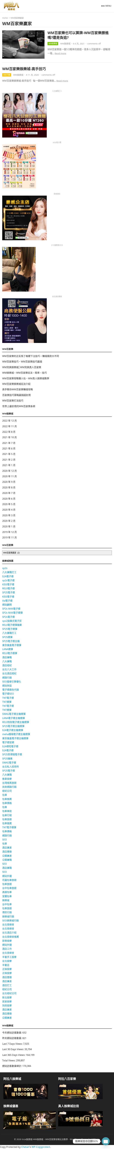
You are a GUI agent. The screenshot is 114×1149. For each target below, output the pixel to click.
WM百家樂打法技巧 (12, 400)
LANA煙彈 (7, 649)
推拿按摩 (7, 778)
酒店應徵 (7, 851)
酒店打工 (7, 985)
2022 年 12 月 (9, 420)
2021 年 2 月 (8, 459)
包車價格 (7, 803)
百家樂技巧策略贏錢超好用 (16, 395)
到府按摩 (7, 1005)
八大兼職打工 (9, 572)
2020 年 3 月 (8, 515)
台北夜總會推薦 (10, 936)
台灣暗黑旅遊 (9, 782)
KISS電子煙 (8, 584)
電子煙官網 (8, 742)
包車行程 (7, 815)
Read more (60, 53)
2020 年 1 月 (8, 526)
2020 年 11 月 (9, 476)
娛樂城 (5, 900)
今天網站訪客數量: (12, 1032)
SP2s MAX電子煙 (11, 608)
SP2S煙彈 (7, 637)
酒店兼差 (7, 847)
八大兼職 (7, 661)
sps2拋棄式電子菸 (12, 621)
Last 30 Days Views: (13, 1049)
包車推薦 (7, 799)
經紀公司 (7, 790)
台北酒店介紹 (9, 932)
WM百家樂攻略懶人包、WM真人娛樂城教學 (25, 378)
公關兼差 (7, 855)
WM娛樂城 (53, 43)
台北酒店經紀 (9, 673)
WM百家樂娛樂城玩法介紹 (16, 384)
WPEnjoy (95, 1139)
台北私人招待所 (10, 766)
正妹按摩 (7, 969)
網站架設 (7, 685)
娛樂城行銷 (8, 916)
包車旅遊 (7, 819)
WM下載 (6, 75)
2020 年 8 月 (8, 487)
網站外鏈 (7, 876)
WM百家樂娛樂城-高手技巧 (24, 68)
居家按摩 (7, 1001)
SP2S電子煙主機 (11, 641)
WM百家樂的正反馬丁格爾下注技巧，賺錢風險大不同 (30, 356)
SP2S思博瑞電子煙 (12, 754)
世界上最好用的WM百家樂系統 (18, 406)
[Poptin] (106, 1141)
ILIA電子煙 (8, 576)
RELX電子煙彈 (9, 653)
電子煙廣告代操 (10, 689)
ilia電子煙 (7, 600)
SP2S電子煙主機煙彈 (13, 726)
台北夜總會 (8, 924)
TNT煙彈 (6, 701)
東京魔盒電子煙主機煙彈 (15, 738)
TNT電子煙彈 (9, 827)
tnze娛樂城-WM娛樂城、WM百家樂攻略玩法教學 (45, 1139)
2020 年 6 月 (8, 498)
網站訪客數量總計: (12, 1066)
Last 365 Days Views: (14, 1055)
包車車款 (7, 811)
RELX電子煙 (8, 588)
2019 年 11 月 (9, 537)
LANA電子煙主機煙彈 (13, 718)
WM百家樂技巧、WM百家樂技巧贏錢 (22, 361)
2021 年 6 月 (8, 448)
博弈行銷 (7, 912)
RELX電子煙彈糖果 (12, 625)
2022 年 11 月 (9, 426)
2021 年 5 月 (8, 454)
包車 (4, 795)
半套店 (5, 965)
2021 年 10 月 (9, 437)
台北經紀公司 (9, 993)
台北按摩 (7, 961)
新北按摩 (7, 997)
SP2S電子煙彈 (9, 629)
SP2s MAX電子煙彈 (12, 612)
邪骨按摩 (7, 940)
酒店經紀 (7, 665)
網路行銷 (7, 677)
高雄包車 (7, 892)
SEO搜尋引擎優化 (11, 681)
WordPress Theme (79, 1139)
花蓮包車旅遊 (9, 880)
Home (5, 18)
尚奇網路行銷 (9, 786)
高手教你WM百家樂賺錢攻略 (17, 389)
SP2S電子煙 (8, 592)
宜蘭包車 (7, 896)
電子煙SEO (8, 693)
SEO (4, 839)
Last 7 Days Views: (12, 1043)
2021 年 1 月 (8, 465)
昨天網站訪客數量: (12, 1038)
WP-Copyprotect (41, 1147)
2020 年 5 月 (8, 504)
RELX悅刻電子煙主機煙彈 (15, 722)
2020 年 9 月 (8, 481)
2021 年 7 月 (8, 443)
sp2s (4, 568)
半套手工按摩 (9, 957)
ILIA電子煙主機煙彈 (12, 730)
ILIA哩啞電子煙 (10, 746)
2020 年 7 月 (8, 493)
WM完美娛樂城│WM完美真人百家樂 (21, 367)
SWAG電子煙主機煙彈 (14, 714)
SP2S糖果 (7, 758)
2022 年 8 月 (8, 431)
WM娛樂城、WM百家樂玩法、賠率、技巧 (24, 372)
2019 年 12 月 (9, 532)
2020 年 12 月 (9, 470)
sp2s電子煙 (8, 580)
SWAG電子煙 (9, 762)
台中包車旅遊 (9, 888)
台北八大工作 (9, 669)
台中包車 (7, 904)
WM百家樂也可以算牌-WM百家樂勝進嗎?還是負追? (78, 35)
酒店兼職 (7, 657)
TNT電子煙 (8, 697)
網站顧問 (7, 604)
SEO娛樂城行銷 (10, 920)
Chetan (25, 1147)
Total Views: (9, 1060)
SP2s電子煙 (8, 616)
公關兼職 (7, 859)
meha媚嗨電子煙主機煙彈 (16, 734)
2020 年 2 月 (8, 520)
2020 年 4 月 (8, 509)
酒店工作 (7, 948)
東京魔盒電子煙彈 (11, 645)
